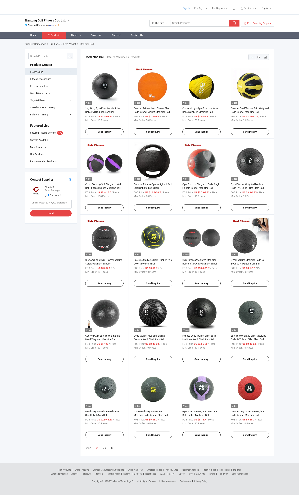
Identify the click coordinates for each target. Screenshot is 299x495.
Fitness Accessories (40, 79)
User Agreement (168, 481)
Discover (116, 35)
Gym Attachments (40, 93)
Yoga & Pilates (38, 100)
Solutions (96, 35)
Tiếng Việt (223, 473)
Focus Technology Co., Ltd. (127, 481)
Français (99, 473)
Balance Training (39, 114)
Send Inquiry (104, 131)
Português (86, 473)
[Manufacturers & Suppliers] (47, 7)
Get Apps (248, 8)
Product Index (209, 469)
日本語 (182, 473)
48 (112, 447)
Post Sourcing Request (259, 23)
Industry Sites (171, 469)
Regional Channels (190, 469)
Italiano (126, 473)
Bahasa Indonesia (240, 473)
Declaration (185, 481)
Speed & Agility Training (42, 107)
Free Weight (36, 71)
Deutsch (138, 473)
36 (104, 447)
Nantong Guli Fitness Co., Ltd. (45, 20)
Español (74, 473)
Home (33, 35)
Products (55, 35)
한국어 (172, 473)
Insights (237, 469)
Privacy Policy (200, 481)
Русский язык (113, 473)
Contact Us (137, 35)
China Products (82, 469)
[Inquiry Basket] (234, 8)
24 (97, 447)
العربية (162, 473)
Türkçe (212, 473)
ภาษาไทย (200, 473)
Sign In (186, 8)
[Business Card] (70, 179)
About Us (76, 35)
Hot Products (64, 469)
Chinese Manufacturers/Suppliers (108, 469)
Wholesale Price (154, 469)
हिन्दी (191, 473)
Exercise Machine (39, 86)
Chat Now (54, 195)
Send (51, 213)
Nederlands (150, 473)
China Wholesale (135, 469)
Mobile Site (224, 469)
